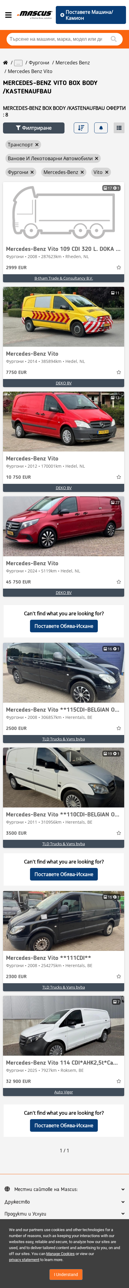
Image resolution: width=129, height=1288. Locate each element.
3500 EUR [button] (16, 833)
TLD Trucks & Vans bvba (63, 739)
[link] (63, 212)
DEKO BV (64, 383)
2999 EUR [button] (16, 268)
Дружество (17, 1202)
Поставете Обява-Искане (63, 626)
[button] (33, 128)
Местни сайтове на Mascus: (46, 1189)
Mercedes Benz (73, 62)
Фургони (39, 62)
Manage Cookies (60, 1253)
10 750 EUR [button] (18, 477)
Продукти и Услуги (25, 1214)
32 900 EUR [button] (18, 1081)
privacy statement (24, 1259)
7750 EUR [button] (16, 372)
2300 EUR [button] (16, 977)
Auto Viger (63, 1092)
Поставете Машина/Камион (89, 15)
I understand (66, 1274)
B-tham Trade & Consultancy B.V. (63, 278)
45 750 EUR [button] (18, 582)
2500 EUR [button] (16, 728)
